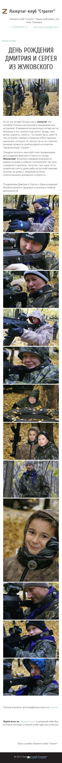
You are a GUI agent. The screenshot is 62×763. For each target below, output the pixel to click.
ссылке (54, 707)
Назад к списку (9, 40)
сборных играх (27, 721)
